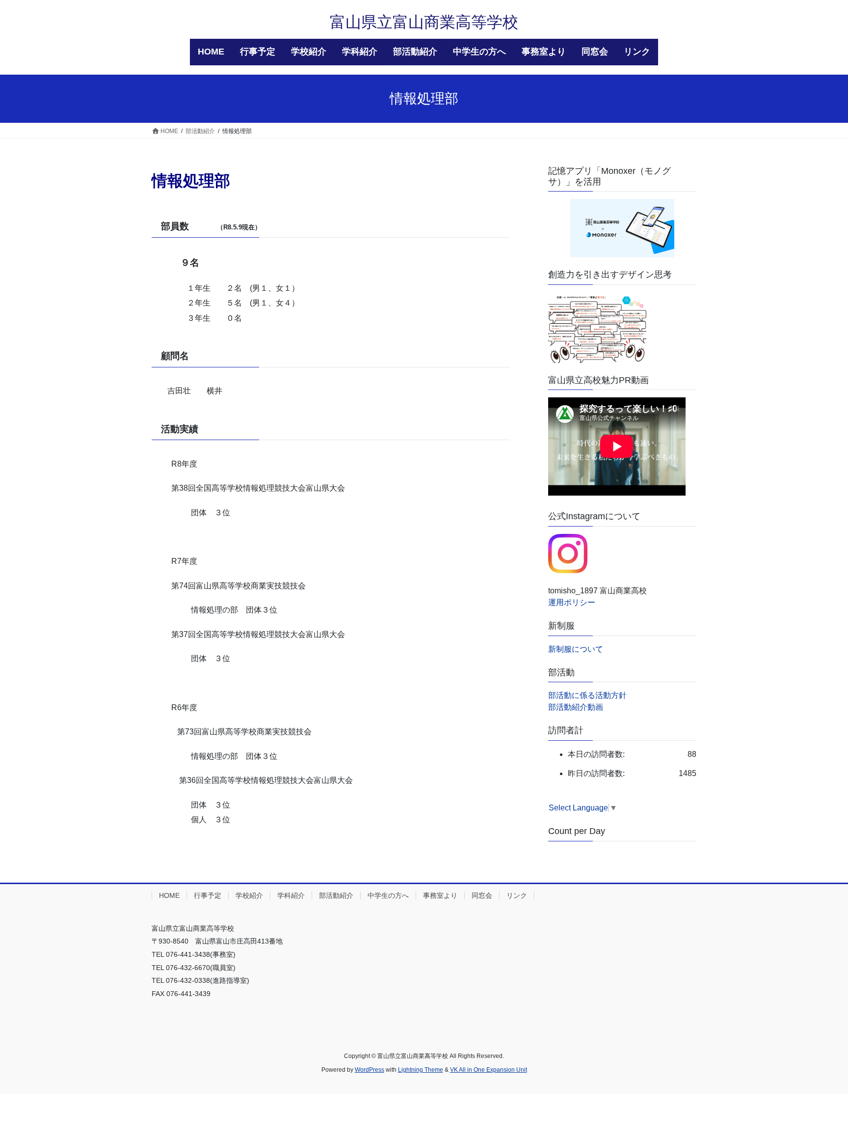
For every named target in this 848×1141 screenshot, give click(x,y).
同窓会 (482, 895)
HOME (169, 895)
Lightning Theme (420, 1069)
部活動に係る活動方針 (587, 695)
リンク (516, 895)
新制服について (575, 649)
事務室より (440, 895)
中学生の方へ (388, 895)
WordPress (369, 1069)
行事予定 (207, 895)
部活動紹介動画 (575, 707)
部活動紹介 (336, 895)
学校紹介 (249, 895)
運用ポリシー (571, 602)
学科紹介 (291, 895)
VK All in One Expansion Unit (488, 1069)
